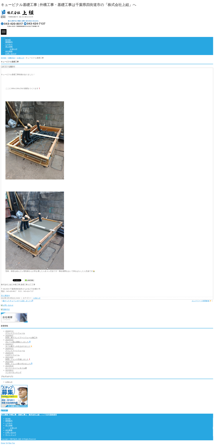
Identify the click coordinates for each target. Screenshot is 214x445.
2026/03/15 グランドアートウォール (15, 350)
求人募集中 (5, 296)
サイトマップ (10, 435)
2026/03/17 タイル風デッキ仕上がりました (17, 345)
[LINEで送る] (29, 280)
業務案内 (9, 42)
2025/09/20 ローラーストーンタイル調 (16, 367)
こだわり (9, 44)
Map (10, 443)
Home (3, 443)
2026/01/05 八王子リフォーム (12, 354)
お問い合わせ (10, 54)
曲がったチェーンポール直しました (17, 301)
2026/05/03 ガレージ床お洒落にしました (17, 341)
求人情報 (9, 47)
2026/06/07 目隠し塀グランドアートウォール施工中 (21, 337)
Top (13, 443)
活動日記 (11, 58)
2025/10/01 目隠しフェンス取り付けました (17, 363)
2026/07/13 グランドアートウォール (15, 332)
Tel (7, 443)
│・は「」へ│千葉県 (29, 415)
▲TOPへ (4, 411)
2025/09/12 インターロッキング (13, 371)
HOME (8, 40)
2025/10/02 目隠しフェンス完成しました (17, 358)
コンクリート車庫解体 (200, 301)
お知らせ (13, 49)
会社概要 (9, 51)
